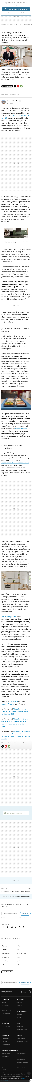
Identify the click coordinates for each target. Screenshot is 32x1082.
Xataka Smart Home (7, 1010)
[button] (14, 101)
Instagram (11, 926)
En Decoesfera (7, 239)
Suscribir (25, 913)
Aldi (18, 964)
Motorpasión (20, 1026)
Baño (18, 946)
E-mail (21, 86)
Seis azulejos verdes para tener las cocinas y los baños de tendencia (16, 241)
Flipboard (18, 86)
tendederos (20, 961)
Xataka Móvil (5, 1005)
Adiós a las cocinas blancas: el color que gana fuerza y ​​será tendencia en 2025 (15, 711)
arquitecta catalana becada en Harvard (15, 463)
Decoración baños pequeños (23, 896)
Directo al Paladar (7, 1026)
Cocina (10, 742)
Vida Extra (19, 1005)
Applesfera (5, 1008)
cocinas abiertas (21, 429)
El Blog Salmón (21, 1038)
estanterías (5, 957)
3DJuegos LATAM (21, 1053)
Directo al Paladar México (7, 1068)
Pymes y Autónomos (22, 1041)
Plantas (4, 946)
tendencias (27, 742)
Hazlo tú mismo (22, 953)
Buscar (23, 982)
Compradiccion (6, 1044)
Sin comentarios (8, 86)
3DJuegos (19, 1002)
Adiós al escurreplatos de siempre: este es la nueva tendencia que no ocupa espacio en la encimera (17, 891)
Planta (15, 24)
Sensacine (19, 1014)
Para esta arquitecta (8, 617)
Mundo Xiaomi (6, 1013)
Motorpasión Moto (22, 1029)
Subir (24, 992)
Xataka (4, 1002)
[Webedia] (6, 992)
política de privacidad (23, 917)
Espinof (19, 1017)
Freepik (4, 704)
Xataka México (6, 1053)
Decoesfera (5, 1041)
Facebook (7, 926)
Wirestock (14, 701)
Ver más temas (7, 971)
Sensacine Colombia (22, 1062)
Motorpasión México (22, 1068)
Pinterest (19, 926)
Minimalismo (6, 953)
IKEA (18, 957)
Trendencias (5, 1038)
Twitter (15, 86)
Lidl (20, 24)
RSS (15, 926)
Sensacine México (21, 1059)
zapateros (5, 961)
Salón (18, 950)
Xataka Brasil (5, 1056)
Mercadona (18, 742)
